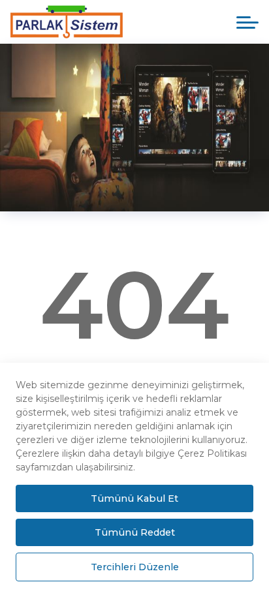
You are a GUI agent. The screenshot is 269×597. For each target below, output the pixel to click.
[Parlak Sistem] (76, 22)
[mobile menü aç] (247, 22)
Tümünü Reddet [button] (135, 532)
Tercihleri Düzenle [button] (135, 567)
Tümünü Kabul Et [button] (134, 498)
